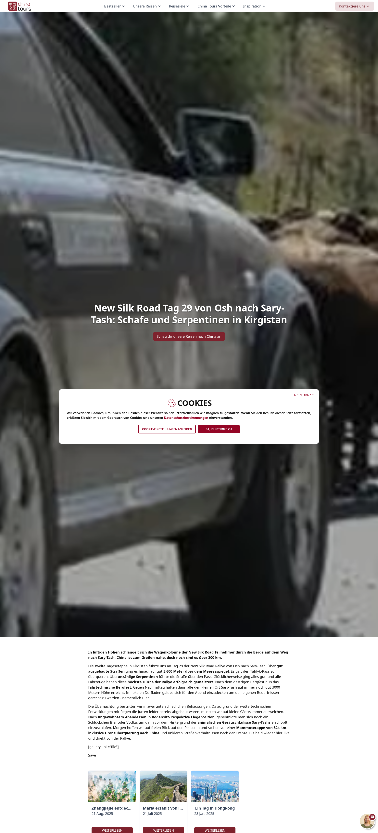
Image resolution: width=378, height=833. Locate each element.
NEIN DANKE (304, 395)
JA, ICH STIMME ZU (219, 429)
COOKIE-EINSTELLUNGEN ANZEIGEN (167, 429)
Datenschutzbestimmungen (186, 418)
